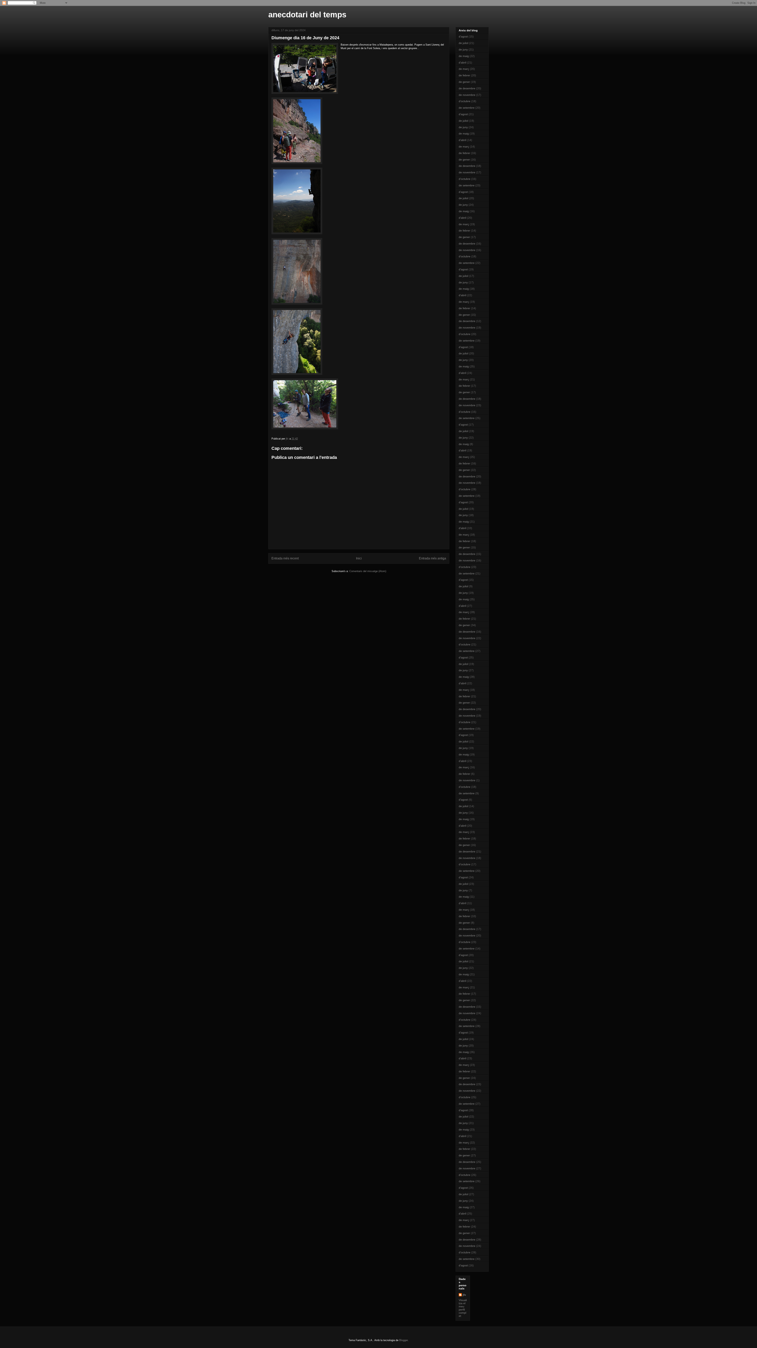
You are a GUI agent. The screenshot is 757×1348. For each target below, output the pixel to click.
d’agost (463, 36)
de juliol (463, 43)
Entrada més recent (285, 558)
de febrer (464, 75)
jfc (464, 1294)
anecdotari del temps (307, 14)
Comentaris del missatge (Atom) (367, 571)
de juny (463, 49)
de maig (464, 56)
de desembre (467, 88)
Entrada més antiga (432, 558)
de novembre (467, 94)
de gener (464, 81)
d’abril (462, 62)
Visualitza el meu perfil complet (463, 1308)
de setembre (467, 107)
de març (464, 68)
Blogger (403, 1340)
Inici (359, 558)
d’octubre (464, 101)
